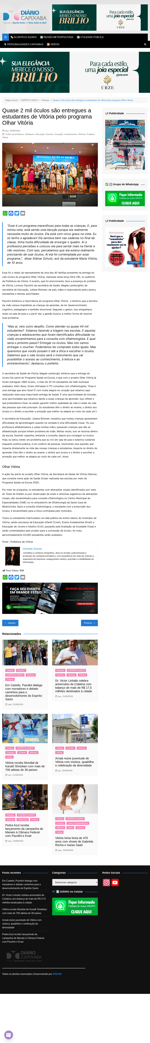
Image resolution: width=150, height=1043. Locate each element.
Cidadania (29, 134)
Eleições (21, 670)
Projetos (90, 134)
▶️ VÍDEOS (53, 44)
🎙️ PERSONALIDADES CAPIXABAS (23, 44)
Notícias (82, 134)
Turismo (80, 828)
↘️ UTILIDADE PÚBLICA (90, 37)
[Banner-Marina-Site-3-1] (50, 598)
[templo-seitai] (125, 247)
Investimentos (70, 134)
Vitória (5, 137)
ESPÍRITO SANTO (15, 675)
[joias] (100, 17)
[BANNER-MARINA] (125, 144)
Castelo (10, 670)
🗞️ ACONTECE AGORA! (23, 37)
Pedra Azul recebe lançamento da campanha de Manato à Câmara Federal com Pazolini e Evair (23, 938)
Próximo (88, 623)
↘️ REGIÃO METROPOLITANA (56, 37)
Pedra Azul (22, 819)
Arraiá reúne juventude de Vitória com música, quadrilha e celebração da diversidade (74, 762)
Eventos (49, 134)
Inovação (58, 134)
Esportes (10, 752)
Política (10, 679)
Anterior (12, 623)
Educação (40, 134)
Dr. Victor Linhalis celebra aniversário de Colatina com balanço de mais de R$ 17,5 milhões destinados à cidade (24, 899)
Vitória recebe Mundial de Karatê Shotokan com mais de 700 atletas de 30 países (25, 766)
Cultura (10, 748)
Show (70, 828)
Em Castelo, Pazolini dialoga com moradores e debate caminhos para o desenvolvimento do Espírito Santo (23, 692)
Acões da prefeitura (15, 134)
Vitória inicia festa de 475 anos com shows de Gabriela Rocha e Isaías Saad (74, 841)
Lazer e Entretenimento (78, 823)
